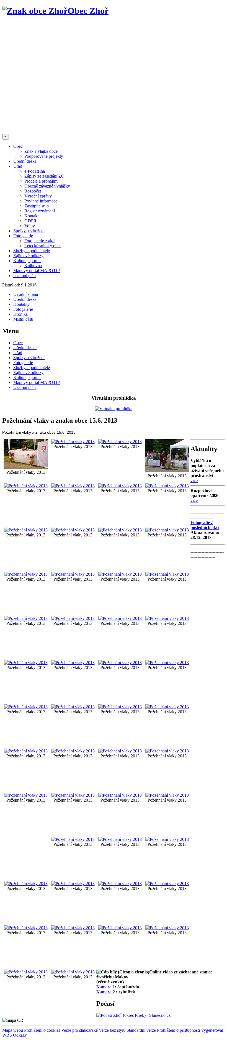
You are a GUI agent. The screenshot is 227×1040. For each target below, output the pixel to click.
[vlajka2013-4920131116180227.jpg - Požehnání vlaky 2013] (73, 927)
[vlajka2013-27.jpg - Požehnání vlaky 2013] (73, 618)
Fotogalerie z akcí (39, 240)
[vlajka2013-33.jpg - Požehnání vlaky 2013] (167, 574)
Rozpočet (32, 191)
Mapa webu (12, 1030)
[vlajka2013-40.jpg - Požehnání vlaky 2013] (26, 883)
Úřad (17, 166)
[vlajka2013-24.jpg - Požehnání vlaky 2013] (167, 485)
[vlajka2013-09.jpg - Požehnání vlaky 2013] (167, 662)
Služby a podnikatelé (31, 250)
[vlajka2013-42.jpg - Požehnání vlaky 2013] (120, 883)
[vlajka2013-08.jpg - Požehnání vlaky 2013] (73, 795)
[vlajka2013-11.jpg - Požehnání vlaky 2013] (73, 706)
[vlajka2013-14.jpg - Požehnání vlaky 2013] (26, 751)
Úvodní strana (25, 294)
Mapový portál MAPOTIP (36, 270)
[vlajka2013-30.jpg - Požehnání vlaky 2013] (26, 618)
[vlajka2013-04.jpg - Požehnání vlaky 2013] (120, 441)
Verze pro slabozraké (79, 1030)
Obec (18, 146)
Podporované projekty (43, 156)
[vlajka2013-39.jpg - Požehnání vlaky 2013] (167, 839)
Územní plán (24, 275)
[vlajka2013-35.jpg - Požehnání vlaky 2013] (120, 618)
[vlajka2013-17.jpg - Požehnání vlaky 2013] (167, 751)
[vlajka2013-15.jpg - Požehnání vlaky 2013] (73, 485)
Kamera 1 (105, 986)
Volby (29, 225)
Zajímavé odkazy (28, 255)
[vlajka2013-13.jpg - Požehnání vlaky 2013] (167, 706)
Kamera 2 (105, 991)
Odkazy (20, 1035)
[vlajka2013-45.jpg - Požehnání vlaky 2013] (120, 927)
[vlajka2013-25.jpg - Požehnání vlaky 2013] (26, 530)
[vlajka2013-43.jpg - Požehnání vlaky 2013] (167, 883)
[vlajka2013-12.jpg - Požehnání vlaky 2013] (120, 706)
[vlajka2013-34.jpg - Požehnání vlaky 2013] (73, 574)
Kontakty (21, 304)
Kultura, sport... (27, 260)
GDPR (30, 220)
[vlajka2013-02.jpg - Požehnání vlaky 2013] (73, 751)
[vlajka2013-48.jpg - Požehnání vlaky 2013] (73, 972)
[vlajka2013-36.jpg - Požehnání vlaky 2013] (120, 795)
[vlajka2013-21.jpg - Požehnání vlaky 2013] (26, 795)
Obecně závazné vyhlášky (47, 186)
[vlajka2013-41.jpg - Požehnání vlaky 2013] (73, 883)
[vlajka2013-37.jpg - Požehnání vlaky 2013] (73, 839)
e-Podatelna (34, 171)
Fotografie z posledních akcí (204, 525)
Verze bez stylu (112, 1030)
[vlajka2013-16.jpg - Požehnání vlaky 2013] (73, 662)
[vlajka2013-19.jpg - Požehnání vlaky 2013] (120, 662)
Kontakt (31, 216)
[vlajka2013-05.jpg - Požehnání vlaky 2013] (26, 485)
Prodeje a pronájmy (41, 181)
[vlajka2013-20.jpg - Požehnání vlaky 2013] (120, 751)
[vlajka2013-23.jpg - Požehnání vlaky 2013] (120, 485)
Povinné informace (40, 201)
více (194, 480)
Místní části (23, 319)
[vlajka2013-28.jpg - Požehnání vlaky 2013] (73, 530)
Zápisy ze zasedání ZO (44, 176)
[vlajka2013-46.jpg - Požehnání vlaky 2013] (167, 927)
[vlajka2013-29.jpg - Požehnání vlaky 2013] (120, 530)
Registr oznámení (39, 211)
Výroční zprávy (38, 196)
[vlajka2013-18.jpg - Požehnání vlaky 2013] (167, 795)
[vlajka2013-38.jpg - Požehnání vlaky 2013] (120, 839)
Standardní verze (141, 1030)
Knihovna (33, 265)
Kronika (20, 314)
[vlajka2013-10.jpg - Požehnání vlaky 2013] (26, 706)
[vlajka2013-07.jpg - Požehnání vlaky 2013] (167, 618)
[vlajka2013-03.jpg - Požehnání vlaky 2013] (73, 441)
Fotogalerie (23, 235)
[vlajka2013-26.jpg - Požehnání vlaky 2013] (26, 574)
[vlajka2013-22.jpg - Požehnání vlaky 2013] (167, 470)
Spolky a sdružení (29, 230)
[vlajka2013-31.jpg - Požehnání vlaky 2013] (167, 530)
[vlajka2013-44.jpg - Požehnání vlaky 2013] (26, 927)
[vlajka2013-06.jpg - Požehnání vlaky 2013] (26, 662)
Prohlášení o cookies (42, 1030)
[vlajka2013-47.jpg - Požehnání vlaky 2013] (26, 972)
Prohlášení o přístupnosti (178, 1030)
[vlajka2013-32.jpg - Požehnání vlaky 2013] (120, 574)
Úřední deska (25, 161)
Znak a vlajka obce (41, 151)
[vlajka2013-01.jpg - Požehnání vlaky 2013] (26, 467)
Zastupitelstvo (36, 206)
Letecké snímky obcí (42, 245)
